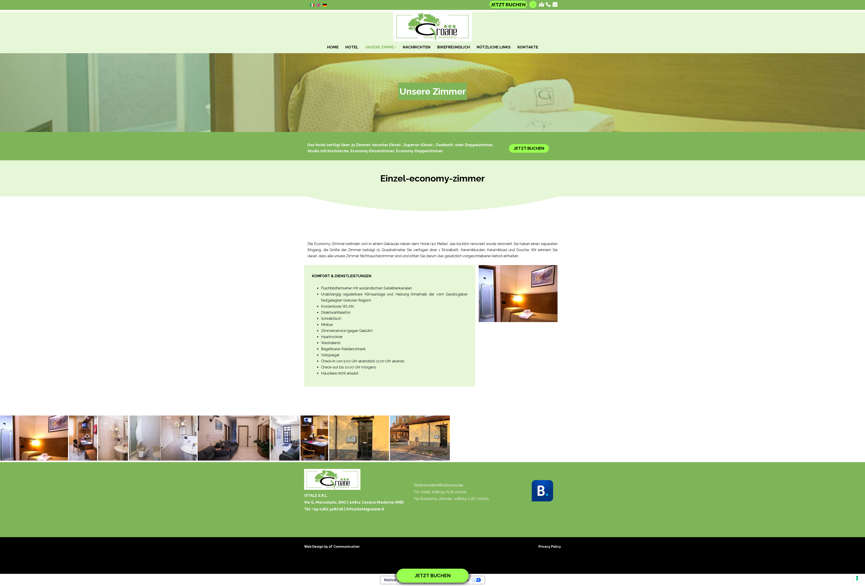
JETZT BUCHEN (529, 148)
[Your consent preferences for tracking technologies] (857, 578)
